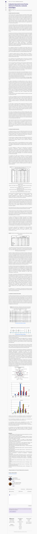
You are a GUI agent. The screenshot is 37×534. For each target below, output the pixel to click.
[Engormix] (6, 2)
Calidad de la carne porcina (19, 1)
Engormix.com (10, 1)
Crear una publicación (13, 511)
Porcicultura (14, 1)
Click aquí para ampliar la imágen (21, 334)
